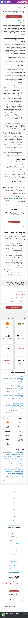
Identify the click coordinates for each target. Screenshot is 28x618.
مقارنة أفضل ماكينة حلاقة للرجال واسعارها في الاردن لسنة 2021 (13, 399)
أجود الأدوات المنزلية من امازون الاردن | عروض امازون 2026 (13, 379)
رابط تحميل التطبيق (14, 591)
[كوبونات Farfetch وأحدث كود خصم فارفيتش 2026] (20, 360)
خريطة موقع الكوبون (14, 547)
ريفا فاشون (7, 340)
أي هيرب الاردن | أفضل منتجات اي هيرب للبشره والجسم (14, 412)
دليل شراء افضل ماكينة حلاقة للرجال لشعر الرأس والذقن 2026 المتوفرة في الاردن (14, 409)
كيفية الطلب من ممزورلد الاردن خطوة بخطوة (14, 471)
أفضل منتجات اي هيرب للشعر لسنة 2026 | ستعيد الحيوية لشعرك (14, 392)
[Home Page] (22, 2)
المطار (7, 365)
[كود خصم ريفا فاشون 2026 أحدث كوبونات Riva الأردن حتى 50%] (7, 336)
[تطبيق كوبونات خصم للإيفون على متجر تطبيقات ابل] (9, 595)
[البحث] (5, 2)
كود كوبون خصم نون (14, 565)
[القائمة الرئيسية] (2, 2)
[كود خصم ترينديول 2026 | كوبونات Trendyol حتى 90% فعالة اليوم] (14, 209)
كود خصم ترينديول (14, 561)
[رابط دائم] (23, 227)
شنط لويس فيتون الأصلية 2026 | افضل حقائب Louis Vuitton (13, 389)
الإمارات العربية (14, 495)
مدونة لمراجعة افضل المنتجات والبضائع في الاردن (14, 9)
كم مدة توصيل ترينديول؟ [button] (20, 291)
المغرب (14, 520)
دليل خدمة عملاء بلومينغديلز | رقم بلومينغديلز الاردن (13, 480)
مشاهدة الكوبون (14, 222)
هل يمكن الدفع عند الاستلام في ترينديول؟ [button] (17, 298)
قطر (14, 509)
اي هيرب (20, 328)
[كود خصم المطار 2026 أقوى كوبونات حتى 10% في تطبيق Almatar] (7, 360)
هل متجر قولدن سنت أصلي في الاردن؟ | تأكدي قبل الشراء (13, 459)
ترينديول (20, 227)
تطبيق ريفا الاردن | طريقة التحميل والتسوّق (15, 454)
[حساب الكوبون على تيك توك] (10, 583)
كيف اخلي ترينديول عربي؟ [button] (20, 294)
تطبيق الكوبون (14, 588)
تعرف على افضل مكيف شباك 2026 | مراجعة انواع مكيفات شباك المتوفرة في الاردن (13, 406)
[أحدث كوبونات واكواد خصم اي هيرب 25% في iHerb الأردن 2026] (20, 323)
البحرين (14, 502)
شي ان (7, 354)
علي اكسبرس (21, 353)
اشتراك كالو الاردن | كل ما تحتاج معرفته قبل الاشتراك (13, 456)
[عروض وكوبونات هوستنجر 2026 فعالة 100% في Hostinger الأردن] (20, 336)
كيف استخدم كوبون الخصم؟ (14, 558)
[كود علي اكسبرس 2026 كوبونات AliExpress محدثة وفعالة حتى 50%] (20, 348)
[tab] (14, 287)
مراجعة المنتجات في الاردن (14, 569)
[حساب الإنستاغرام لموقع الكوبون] (21, 583)
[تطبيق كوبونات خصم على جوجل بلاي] (12, 595)
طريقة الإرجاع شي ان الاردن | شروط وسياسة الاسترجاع (13, 452)
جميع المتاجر (20, 7)
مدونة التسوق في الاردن (14, 543)
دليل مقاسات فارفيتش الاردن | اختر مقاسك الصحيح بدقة (13, 477)
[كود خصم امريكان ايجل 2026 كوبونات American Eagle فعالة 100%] (20, 444)
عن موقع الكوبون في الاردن (14, 551)
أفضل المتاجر (22, 418)
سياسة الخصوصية (14, 554)
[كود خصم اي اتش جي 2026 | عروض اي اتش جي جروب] (7, 444)
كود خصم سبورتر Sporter (14, 572)
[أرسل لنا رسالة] (3, 615)
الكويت (14, 498)
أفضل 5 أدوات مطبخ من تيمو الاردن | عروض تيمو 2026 (14, 375)
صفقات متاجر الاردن (14, 540)
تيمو (7, 329)
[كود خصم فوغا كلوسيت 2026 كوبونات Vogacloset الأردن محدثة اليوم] (20, 440)
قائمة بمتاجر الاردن (14, 536)
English (13, 2)
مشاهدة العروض (14, 17)
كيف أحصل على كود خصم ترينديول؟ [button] (18, 301)
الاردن (14, 516)
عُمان (14, 506)
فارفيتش (20, 365)
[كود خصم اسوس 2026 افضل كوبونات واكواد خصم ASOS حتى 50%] (7, 440)
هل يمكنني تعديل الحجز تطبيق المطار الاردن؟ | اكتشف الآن (14, 474)
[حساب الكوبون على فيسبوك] (14, 583)
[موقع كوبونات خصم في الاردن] (24, 7)
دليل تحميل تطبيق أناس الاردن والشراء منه (15, 462)
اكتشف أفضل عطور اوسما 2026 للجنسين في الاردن (13, 467)
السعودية (14, 491)
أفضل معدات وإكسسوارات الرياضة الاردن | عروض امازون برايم (14, 382)
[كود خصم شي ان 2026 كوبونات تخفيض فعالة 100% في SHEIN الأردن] (7, 348)
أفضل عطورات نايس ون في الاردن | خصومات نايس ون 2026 (13, 396)
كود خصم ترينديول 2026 (14, 198)
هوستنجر (20, 342)
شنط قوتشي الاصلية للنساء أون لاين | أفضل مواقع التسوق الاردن (13, 385)
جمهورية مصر (14, 513)
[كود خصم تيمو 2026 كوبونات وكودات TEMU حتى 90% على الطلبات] (7, 323)
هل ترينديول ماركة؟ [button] (21, 288)
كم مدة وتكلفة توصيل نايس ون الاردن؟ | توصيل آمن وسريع (13, 464)
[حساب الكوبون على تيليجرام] (6, 583)
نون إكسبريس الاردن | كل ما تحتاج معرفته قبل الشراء (13, 469)
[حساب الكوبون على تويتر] (17, 583)
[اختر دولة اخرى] (8, 2)
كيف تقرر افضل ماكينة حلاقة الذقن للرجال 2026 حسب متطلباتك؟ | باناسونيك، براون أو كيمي (14, 402)
